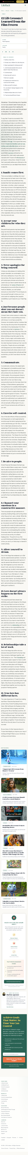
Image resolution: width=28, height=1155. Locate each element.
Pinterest (14, 1137)
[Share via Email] (12, 51)
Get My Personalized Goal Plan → (14, 981)
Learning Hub (4, 1101)
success (10, 153)
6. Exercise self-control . (10, 75)
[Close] (26, 2)
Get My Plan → (20, 1)
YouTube (21, 1137)
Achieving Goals (4, 1090)
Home (2, 10)
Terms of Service (4, 1148)
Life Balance (3, 1088)
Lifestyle (7, 10)
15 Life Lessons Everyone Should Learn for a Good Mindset (14, 798)
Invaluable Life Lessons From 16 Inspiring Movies (13, 826)
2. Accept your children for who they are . (14, 62)
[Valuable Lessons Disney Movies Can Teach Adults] (14, 889)
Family (12, 10)
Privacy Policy (12, 1148)
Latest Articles (4, 1125)
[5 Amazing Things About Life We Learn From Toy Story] (14, 864)
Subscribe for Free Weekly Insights (14, 1059)
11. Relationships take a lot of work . (13, 92)
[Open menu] (25, 5)
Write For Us (3, 1129)
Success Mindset (7, 794)
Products (4, 1093)
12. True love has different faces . (12, 95)
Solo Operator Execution (6, 1117)
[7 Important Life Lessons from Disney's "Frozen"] (14, 757)
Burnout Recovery (5, 1107)
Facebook (3, 1137)
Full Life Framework (5, 1087)
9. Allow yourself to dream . (10, 85)
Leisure (5, 822)
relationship (15, 625)
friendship (20, 657)
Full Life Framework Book (6, 1097)
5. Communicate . (8, 72)
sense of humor (16, 285)
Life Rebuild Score (5, 1085)
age (11, 141)
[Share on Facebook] (2, 51)
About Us (3, 1121)
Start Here (4, 1081)
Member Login (4, 1131)
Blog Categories (4, 1127)
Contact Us (3, 1123)
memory (16, 329)
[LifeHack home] (5, 5)
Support (3, 1133)
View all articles (10, 1007)
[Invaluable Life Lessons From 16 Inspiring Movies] (14, 813)
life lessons (20, 157)
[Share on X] (9, 51)
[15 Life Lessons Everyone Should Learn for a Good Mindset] (14, 785)
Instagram (9, 1137)
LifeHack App (4, 1095)
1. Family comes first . (9, 59)
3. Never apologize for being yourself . (13, 65)
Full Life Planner (4, 1099)
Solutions (4, 1105)
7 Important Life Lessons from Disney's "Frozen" (13, 770)
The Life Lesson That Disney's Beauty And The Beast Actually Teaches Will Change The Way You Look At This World (13, 853)
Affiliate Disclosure (21, 1148)
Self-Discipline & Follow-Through (8, 1109)
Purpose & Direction (5, 1111)
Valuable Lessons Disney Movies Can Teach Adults (13, 902)
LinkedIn (3, 1139)
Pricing (2, 1103)
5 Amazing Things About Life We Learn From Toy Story (14, 874)
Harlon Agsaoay (6, 41)
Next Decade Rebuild (5, 1115)
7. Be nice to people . (9, 78)
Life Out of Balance (5, 1113)
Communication (6, 766)
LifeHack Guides (4, 1083)
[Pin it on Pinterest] (6, 51)
